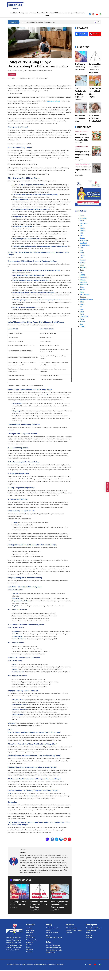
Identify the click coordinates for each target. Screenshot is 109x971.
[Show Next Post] (99, 22)
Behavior (82, 228)
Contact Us (29, 942)
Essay (81, 248)
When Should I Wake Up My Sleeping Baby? (95, 118)
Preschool (83, 297)
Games (82, 265)
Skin (81, 307)
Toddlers (82, 321)
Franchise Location (32, 940)
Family (82, 252)
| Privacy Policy (51, 964)
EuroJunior (89, 935)
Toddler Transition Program (94, 928)
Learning (85, 131)
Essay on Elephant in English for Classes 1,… (83, 170)
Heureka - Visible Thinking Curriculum (74, 932)
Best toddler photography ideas (80, 118)
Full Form (82, 262)
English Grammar (85, 245)
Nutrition (82, 289)
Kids (24, 894)
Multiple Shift (84, 284)
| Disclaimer (60, 964)
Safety (82, 302)
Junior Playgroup (91, 930)
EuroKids (12, 78)
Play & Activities (84, 294)
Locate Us (29, 935)
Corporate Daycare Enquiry (54, 937)
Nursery (88, 933)
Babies (82, 221)
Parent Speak (30, 930)
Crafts (81, 235)
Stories (15, 896)
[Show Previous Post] (95, 22)
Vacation (82, 326)
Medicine (82, 280)
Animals (77, 164)
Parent (82, 292)
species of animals (53, 101)
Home (9, 70)
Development (84, 240)
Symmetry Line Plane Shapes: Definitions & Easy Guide (38, 904)
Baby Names (83, 223)
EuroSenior (89, 937)
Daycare (82, 238)
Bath (81, 225)
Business (82, 230)
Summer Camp (84, 316)
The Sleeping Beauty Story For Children (80, 67)
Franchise (82, 260)
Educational (16, 70)
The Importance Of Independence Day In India (83, 154)
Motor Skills (83, 282)
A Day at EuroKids (71, 928)
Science (82, 304)
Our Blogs (29, 944)
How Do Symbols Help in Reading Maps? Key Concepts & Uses (59, 904)
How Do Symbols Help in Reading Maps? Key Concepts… (80, 94)
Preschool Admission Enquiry (52, 929)
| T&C (44, 964)
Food (81, 257)
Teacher (82, 319)
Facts (81, 250)
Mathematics (37, 896)
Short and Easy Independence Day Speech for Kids (82, 137)
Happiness (83, 267)
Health (82, 270)
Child (76, 146)
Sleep (81, 309)
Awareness (83, 218)
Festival (77, 131)
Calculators (29, 949)
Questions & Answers (86, 299)
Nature (82, 287)
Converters (29, 952)
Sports (82, 311)
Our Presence (30, 937)
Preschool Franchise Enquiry (52, 934)
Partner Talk (29, 933)
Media (28, 947)
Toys (81, 324)
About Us (29, 928)
